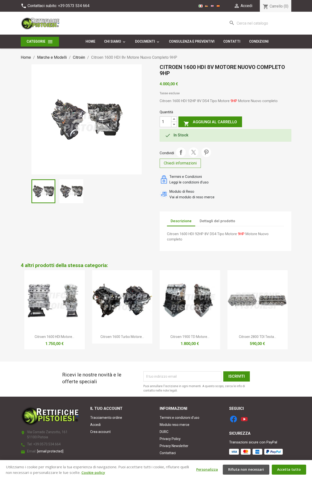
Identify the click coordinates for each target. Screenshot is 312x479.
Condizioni (259, 41)
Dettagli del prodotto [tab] (217, 221)
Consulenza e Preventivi (191, 41)
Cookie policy (93, 472)
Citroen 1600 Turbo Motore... (122, 337)
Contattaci (168, 453)
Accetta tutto (289, 469)
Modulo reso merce (174, 425)
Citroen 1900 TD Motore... (189, 337)
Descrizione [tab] (181, 221)
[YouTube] (244, 419)
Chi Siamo (115, 41)
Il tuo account (106, 408)
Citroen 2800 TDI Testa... (257, 337)
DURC (164, 432)
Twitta (193, 152)
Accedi (95, 425)
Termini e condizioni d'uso (179, 418)
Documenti (147, 41)
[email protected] (50, 451)
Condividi (181, 152)
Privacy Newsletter (174, 446)
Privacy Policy (170, 439)
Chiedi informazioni (180, 163)
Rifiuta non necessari (246, 469)
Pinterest (206, 152)
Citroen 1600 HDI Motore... (54, 337)
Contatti (231, 41)
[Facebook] (233, 419)
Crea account (100, 432)
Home (90, 41)
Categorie (40, 42)
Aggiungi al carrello (210, 123)
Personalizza (207, 469)
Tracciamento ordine (106, 418)
